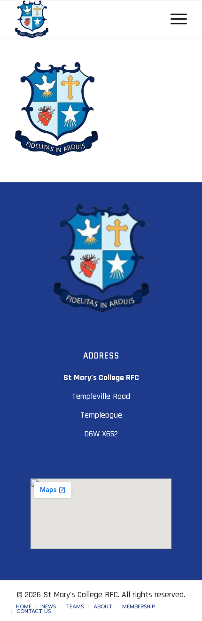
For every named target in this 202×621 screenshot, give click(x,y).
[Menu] (174, 19)
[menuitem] (23, 607)
